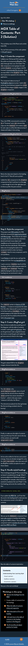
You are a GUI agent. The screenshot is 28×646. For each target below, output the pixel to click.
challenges (12, 10)
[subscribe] (20, 10)
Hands (12, 2)
